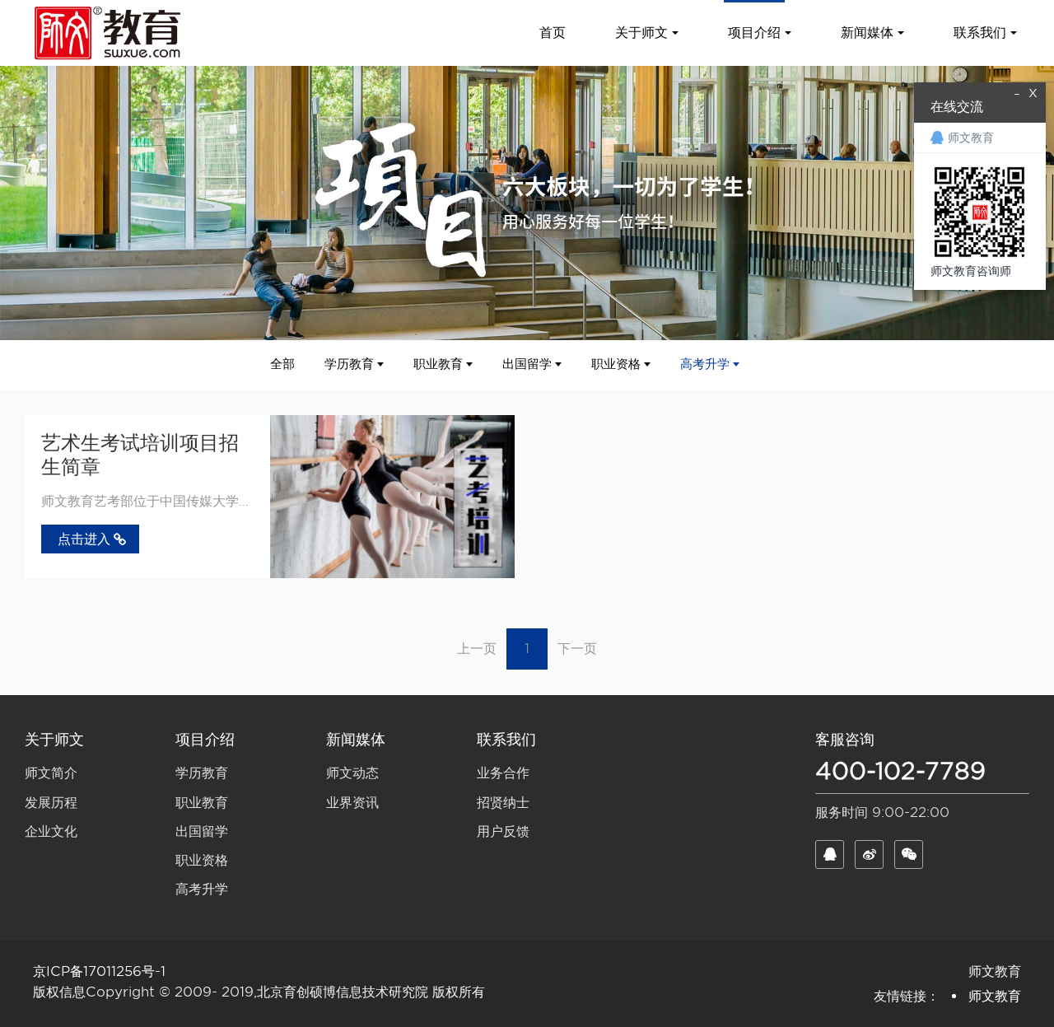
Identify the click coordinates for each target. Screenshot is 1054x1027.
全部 (282, 364)
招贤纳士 (503, 802)
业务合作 (503, 773)
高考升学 (705, 364)
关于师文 (54, 739)
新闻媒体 (355, 739)
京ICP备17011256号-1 (99, 971)
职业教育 (438, 364)
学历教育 (349, 364)
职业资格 (616, 364)
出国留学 (527, 364)
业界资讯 (352, 802)
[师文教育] (110, 33)
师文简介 (51, 773)
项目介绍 (205, 739)
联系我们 (506, 739)
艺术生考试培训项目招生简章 (140, 454)
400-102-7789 (900, 771)
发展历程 (51, 802)
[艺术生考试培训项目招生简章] (392, 496)
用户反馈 (503, 831)
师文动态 (352, 773)
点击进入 (84, 539)
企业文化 (51, 831)
